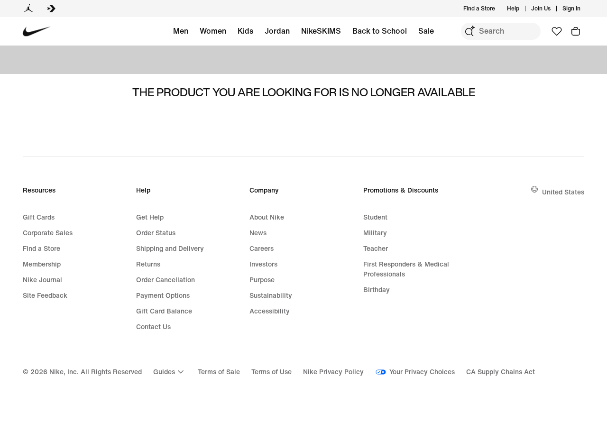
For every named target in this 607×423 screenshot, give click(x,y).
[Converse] (51, 8)
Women (213, 31)
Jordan (277, 31)
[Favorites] (556, 31)
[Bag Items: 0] (575, 31)
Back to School (379, 31)
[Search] (469, 31)
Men (180, 31)
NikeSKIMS (321, 31)
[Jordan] (28, 8)
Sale (426, 31)
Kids (245, 31)
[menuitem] (522, 8)
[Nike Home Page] (37, 32)
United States (563, 192)
